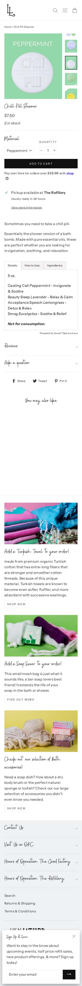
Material (11, 140)
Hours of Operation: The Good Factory (37, 862)
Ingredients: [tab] (55, 265)
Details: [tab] (13, 265)
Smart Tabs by (63, 333)
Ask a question (17, 363)
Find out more (21, 699)
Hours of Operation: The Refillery (34, 879)
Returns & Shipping (19, 903)
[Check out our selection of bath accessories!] (41, 731)
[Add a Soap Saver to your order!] (41, 635)
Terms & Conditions (20, 911)
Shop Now (16, 604)
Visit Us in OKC (18, 845)
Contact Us (14, 828)
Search (9, 896)
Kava (75, 333)
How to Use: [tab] (32, 265)
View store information (26, 207)
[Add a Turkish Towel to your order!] (41, 523)
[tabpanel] (41, 299)
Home (7, 26)
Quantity (48, 142)
